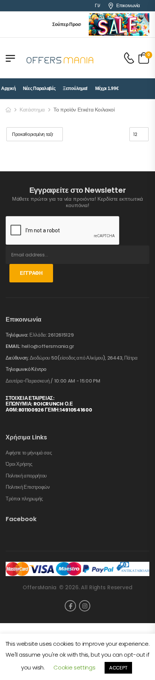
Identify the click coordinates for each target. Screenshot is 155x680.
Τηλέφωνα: (17, 334)
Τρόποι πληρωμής (24, 499)
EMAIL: (13, 346)
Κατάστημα (32, 109)
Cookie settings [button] (74, 667)
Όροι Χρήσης (19, 464)
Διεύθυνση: (17, 357)
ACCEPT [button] (118, 667)
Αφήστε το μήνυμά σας (29, 453)
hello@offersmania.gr (47, 346)
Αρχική (8, 88)
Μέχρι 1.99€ (107, 88)
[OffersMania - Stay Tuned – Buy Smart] (60, 58)
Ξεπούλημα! (75, 88)
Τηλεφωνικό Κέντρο (26, 369)
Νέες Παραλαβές (39, 88)
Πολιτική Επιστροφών (28, 487)
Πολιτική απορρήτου (26, 476)
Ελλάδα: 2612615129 (51, 334)
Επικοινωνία (128, 5)
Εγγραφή (31, 273)
